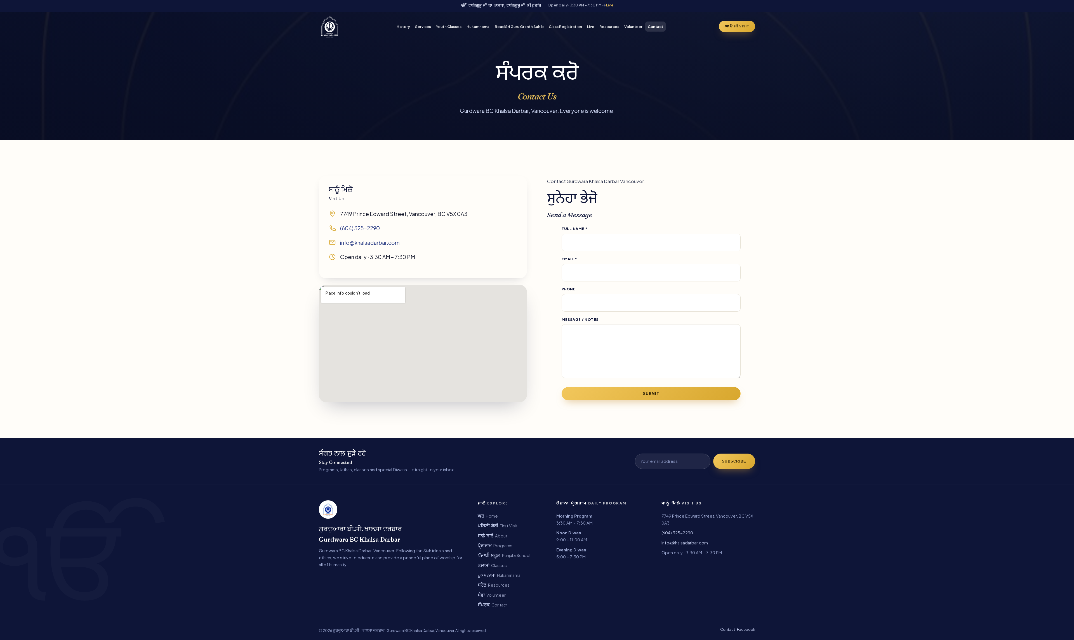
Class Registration (565, 26)
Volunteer (633, 26)
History (403, 26)
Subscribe (734, 461)
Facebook (746, 629)
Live (609, 5)
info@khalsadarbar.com (370, 242)
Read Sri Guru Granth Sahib (519, 26)
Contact (655, 26)
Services (423, 26)
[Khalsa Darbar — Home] (330, 26)
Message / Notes (580, 319)
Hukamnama (478, 26)
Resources (609, 26)
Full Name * (575, 228)
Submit (651, 394)
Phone (569, 289)
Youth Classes (448, 26)
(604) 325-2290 (360, 228)
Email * (569, 259)
